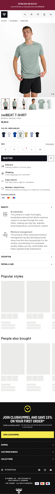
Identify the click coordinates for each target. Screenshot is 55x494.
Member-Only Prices (14, 187)
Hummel (4, 445)
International (10, 470)
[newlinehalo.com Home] (4, 14)
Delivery (9, 165)
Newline (24, 21)
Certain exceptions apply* (11, 425)
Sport (4, 21)
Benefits (4, 207)
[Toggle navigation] (25, 14)
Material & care (7, 264)
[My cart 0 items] (44, 14)
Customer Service (9, 452)
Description (6, 257)
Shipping (9, 172)
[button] (31, 14)
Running (14, 21)
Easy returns (11, 180)
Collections (7, 459)
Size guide (50, 144)
